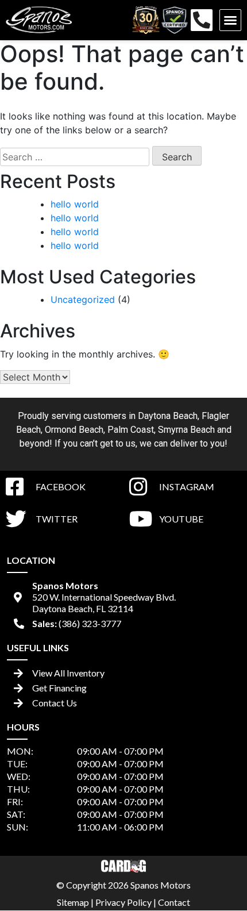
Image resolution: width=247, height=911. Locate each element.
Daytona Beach (168, 415)
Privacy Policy (123, 902)
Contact (174, 902)
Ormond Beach (74, 429)
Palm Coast (130, 429)
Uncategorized (83, 299)
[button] (230, 20)
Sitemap (73, 902)
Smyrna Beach (186, 429)
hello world (75, 204)
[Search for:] (74, 157)
